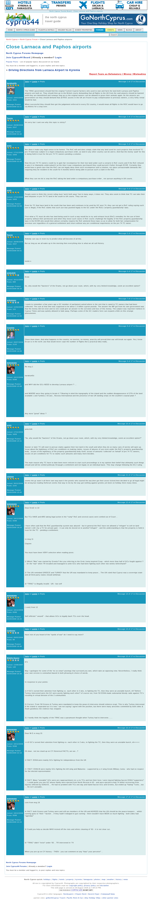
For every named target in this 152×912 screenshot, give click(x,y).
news (126, 879)
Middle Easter (13, 658)
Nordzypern (68, 894)
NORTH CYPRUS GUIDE (25, 30)
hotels (62, 879)
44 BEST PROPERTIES (83, 30)
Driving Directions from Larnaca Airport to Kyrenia (44, 70)
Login (58, 57)
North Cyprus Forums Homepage (24, 53)
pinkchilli (11, 273)
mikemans (11, 300)
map (103, 879)
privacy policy (90, 885)
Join (27, 81)
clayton (10, 477)
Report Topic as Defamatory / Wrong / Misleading (117, 74)
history (119, 879)
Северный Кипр (108, 894)
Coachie (10, 328)
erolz (9, 146)
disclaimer (104, 885)
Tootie (10, 118)
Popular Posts (12, 62)
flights (55, 879)
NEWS (120, 30)
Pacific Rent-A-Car (75, 898)
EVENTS (110, 30)
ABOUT (138, 30)
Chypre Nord (80, 894)
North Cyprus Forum (29, 39)
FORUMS (99, 30)
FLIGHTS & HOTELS (46, 30)
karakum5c (12, 83)
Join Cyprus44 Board (18, 57)
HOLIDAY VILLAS (64, 30)
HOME (10, 30)
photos (97, 879)
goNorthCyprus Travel (55, 898)
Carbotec (11, 631)
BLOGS (129, 30)
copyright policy (76, 885)
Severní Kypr (93, 894)
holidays (47, 879)
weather (110, 879)
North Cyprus (12, 39)
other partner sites (110, 898)
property (70, 879)
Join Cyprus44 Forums (16, 866)
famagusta (88, 879)
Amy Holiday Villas (92, 898)
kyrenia (78, 879)
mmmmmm (12, 363)
